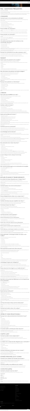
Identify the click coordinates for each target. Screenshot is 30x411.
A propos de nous (17, 389)
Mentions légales (17, 396)
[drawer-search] (25, 2)
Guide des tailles (17, 388)
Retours (16, 394)
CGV (15, 397)
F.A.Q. (15, 392)
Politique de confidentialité (18, 393)
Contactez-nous (17, 399)
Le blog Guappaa (17, 390)
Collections (16, 387)
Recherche (16, 386)
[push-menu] (0, 2)
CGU (15, 398)
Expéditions (16, 395)
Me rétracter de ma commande (18, 400)
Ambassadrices (17, 391)
